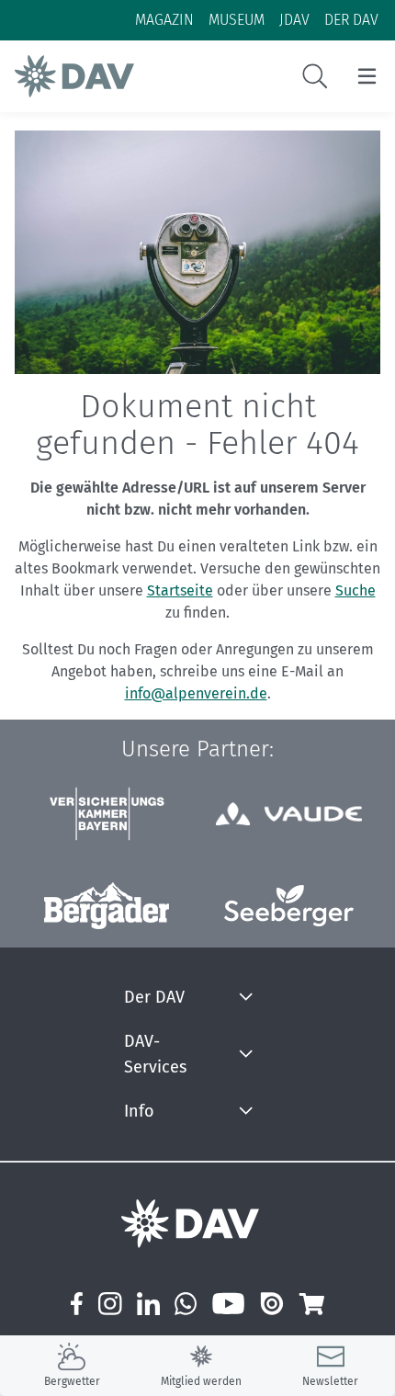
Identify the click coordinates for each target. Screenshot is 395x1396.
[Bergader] (106, 905)
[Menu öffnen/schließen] (367, 76)
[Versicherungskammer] (106, 814)
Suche (355, 590)
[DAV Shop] (311, 1303)
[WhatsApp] (186, 1303)
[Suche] (315, 76)
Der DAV (154, 997)
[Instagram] (109, 1303)
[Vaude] (289, 813)
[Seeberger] (289, 905)
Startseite (180, 590)
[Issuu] (272, 1303)
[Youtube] (228, 1303)
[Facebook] (77, 1303)
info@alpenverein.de (196, 693)
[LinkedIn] (148, 1303)
